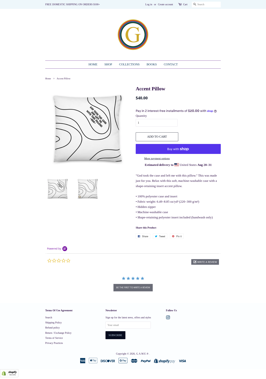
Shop (108, 64)
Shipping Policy (53, 322)
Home (92, 64)
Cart (185, 4)
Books (152, 64)
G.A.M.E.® (142, 353)
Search (48, 317)
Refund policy (52, 327)
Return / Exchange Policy (58, 332)
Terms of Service (54, 337)
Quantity (141, 116)
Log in (148, 4)
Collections (129, 64)
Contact (171, 64)
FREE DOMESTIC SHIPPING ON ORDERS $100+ (72, 4)
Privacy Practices (54, 343)
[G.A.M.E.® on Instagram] (168, 318)
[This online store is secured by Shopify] (9, 376)
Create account (165, 4)
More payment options (157, 158)
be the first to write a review (133, 287)
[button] (205, 262)
